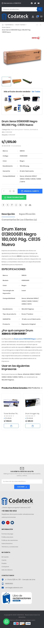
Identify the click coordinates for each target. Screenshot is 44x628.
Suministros (9, 25)
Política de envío (7, 537)
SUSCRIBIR (20, 487)
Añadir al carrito (31, 191)
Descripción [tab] (8, 213)
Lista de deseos (7, 570)
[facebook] (3, 522)
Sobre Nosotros (7, 543)
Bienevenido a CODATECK (12, 3)
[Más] (13, 191)
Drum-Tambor (20, 25)
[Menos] (10, 191)
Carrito (4, 560)
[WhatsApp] (16, 205)
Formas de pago (7, 534)
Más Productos (34, 388)
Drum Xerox (6, 27)
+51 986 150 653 (9, 511)
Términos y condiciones (10, 547)
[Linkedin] (20, 205)
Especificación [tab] (27, 213)
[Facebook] (3, 205)
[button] (14, 198)
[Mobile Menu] (41, 17)
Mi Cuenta (5, 557)
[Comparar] (30, 205)
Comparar (5, 567)
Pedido (4, 563)
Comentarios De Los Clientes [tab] (19, 219)
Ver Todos (36, 92)
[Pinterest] (12, 205)
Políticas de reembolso (10, 540)
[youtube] (12, 522)
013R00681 (11, 135)
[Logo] (15, 17)
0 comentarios (16, 146)
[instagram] (8, 522)
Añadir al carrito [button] (11, 426)
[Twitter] (7, 205)
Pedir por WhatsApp (15, 197)
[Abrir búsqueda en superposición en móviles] (22, 9)
